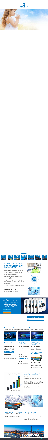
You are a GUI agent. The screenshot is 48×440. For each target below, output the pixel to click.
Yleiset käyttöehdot (34, 1)
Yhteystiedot (39, 1)
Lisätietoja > (19, 349)
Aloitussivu (29, 1)
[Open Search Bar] (47, 1)
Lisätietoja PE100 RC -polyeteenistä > (28, 421)
